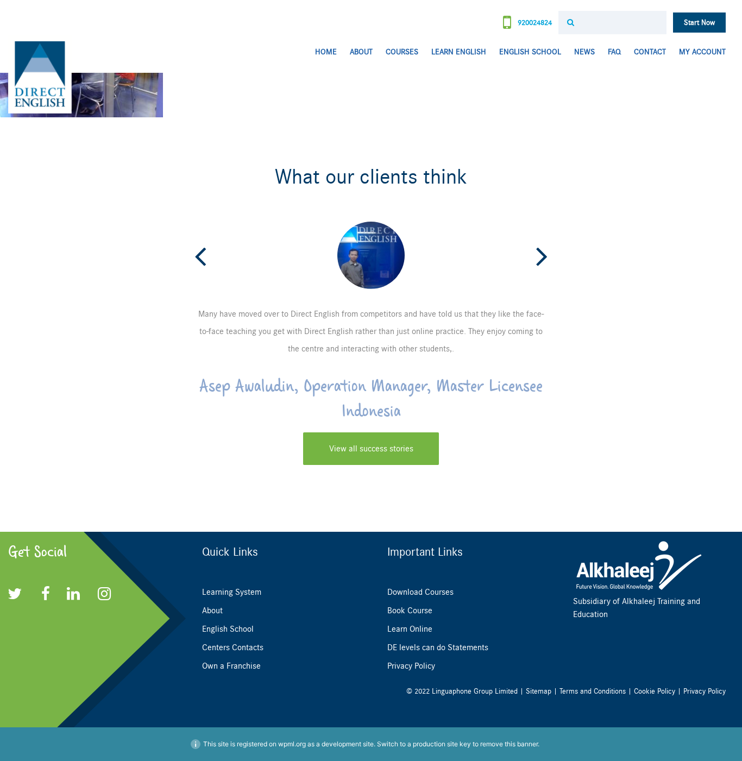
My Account (702, 51)
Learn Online (409, 629)
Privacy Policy (411, 666)
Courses (402, 51)
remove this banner (509, 744)
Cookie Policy (654, 691)
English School (530, 51)
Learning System (231, 592)
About (361, 51)
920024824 (533, 22)
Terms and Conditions (592, 691)
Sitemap (538, 691)
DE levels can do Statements (437, 647)
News (584, 51)
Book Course (409, 610)
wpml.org (292, 744)
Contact (650, 51)
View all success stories (371, 449)
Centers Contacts (232, 647)
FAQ (614, 51)
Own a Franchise (231, 666)
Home (326, 51)
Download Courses (420, 592)
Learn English (458, 51)
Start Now (699, 22)
